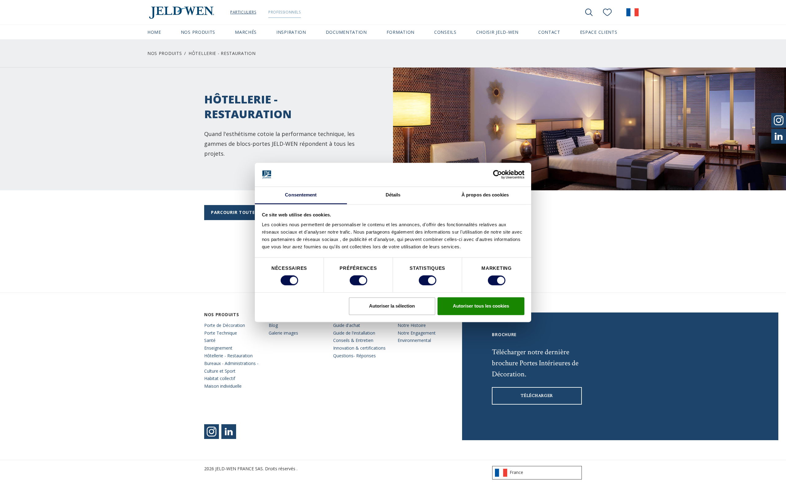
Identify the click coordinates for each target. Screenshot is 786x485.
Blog (273, 325)
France (516, 472)
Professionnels (284, 12)
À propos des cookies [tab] (485, 194)
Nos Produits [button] (198, 32)
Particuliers (243, 12)
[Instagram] (211, 431)
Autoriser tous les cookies (481, 305)
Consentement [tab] (301, 194)
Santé (210, 340)
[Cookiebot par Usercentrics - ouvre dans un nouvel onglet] (497, 174)
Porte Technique (220, 333)
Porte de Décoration (224, 325)
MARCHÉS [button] (246, 32)
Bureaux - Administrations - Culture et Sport (231, 367)
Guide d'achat (346, 325)
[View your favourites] (607, 12)
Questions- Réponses (354, 356)
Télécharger (537, 395)
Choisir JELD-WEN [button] (497, 32)
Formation (400, 32)
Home (154, 32)
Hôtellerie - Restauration (228, 356)
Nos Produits (164, 53)
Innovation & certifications (359, 348)
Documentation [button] (346, 32)
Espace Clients (598, 32)
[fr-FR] (632, 12)
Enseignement (218, 348)
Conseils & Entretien (353, 340)
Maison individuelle (223, 386)
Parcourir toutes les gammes (249, 212)
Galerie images (283, 333)
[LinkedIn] (778, 136)
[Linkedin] (228, 431)
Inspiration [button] (291, 32)
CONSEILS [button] (445, 32)
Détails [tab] (393, 194)
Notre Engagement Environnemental (417, 336)
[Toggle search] (589, 12)
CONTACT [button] (549, 32)
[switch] (358, 280)
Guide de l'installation (354, 333)
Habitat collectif (219, 378)
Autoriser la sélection (392, 305)
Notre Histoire (412, 325)
